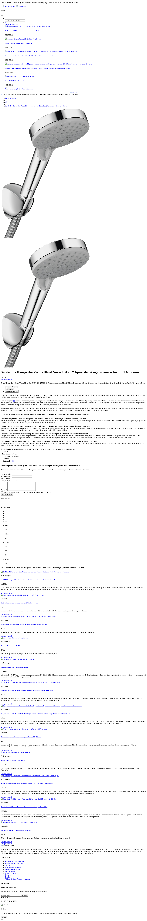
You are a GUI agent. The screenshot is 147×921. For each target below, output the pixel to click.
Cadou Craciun (10, 871)
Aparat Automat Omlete (13, 867)
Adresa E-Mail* (6, 476)
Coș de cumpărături (11, 24)
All (6, 102)
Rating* (3, 481)
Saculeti (8, 865)
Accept (4, 917)
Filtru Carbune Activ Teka (14, 863)
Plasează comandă (28, 89)
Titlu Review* (6, 479)
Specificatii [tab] (9, 389)
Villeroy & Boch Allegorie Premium (17, 879)
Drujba (7, 877)
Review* (4, 490)
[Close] (2, 15)
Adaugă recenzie (7, 494)
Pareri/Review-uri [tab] (12, 391)
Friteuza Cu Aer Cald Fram (14, 861)
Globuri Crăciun (10, 873)
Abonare (24, 895)
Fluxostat (8, 875)
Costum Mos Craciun (12, 869)
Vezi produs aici (6, 379)
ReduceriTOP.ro (10, 98)
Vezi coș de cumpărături (13, 89)
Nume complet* (6, 474)
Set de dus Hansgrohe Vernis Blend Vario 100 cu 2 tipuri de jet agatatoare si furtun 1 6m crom (37, 106)
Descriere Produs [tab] (11, 387)
